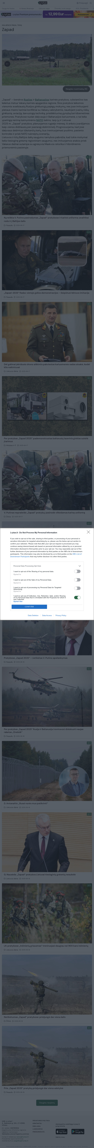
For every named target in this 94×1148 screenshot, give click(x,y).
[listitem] (47, 566)
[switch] (77, 571)
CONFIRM (29, 607)
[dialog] (47, 574)
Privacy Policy (61, 615)
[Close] (89, 532)
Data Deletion (33, 615)
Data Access (47, 615)
